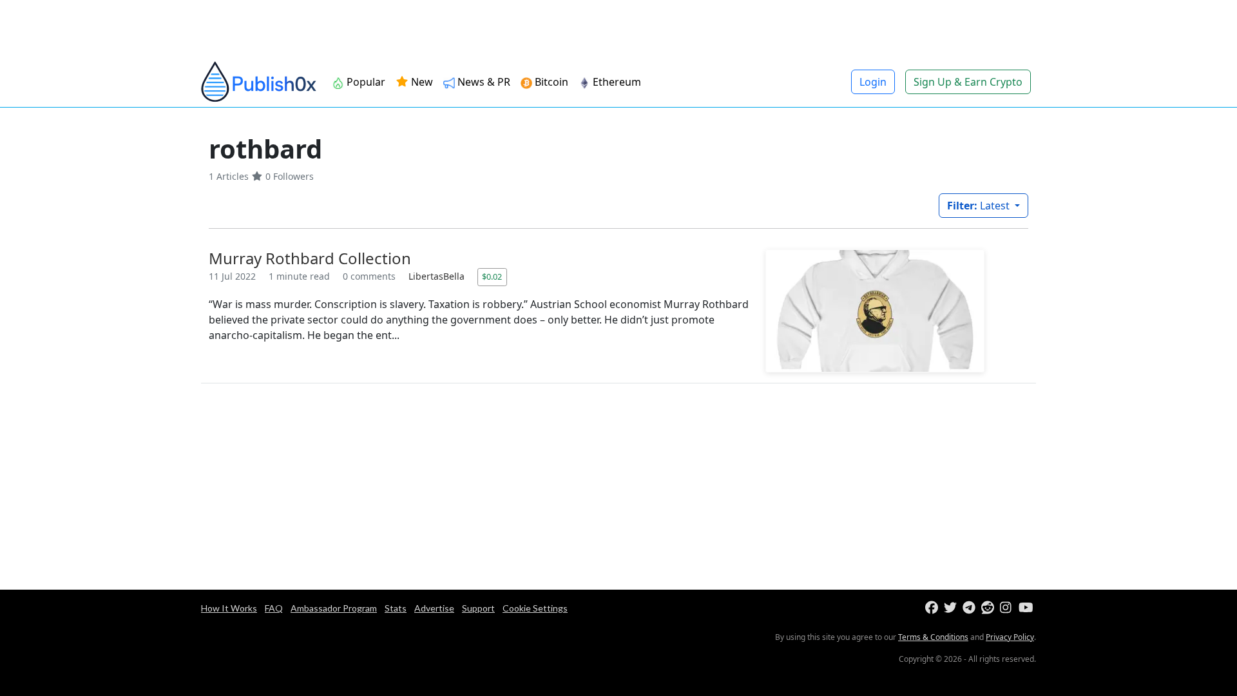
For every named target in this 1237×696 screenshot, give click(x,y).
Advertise (434, 608)
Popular (366, 82)
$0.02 (492, 276)
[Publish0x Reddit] (989, 608)
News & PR (483, 82)
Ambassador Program (334, 608)
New (420, 82)
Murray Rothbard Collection (310, 258)
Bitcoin (551, 82)
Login (873, 82)
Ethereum (617, 82)
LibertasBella (437, 276)
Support (478, 608)
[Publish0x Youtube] (1026, 608)
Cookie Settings (535, 608)
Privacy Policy (1010, 637)
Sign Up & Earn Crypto (968, 82)
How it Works (229, 608)
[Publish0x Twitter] (952, 608)
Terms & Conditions (933, 637)
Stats (396, 608)
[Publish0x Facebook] (933, 608)
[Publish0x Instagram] (1008, 608)
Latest (979, 205)
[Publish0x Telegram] (970, 608)
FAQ (274, 608)
